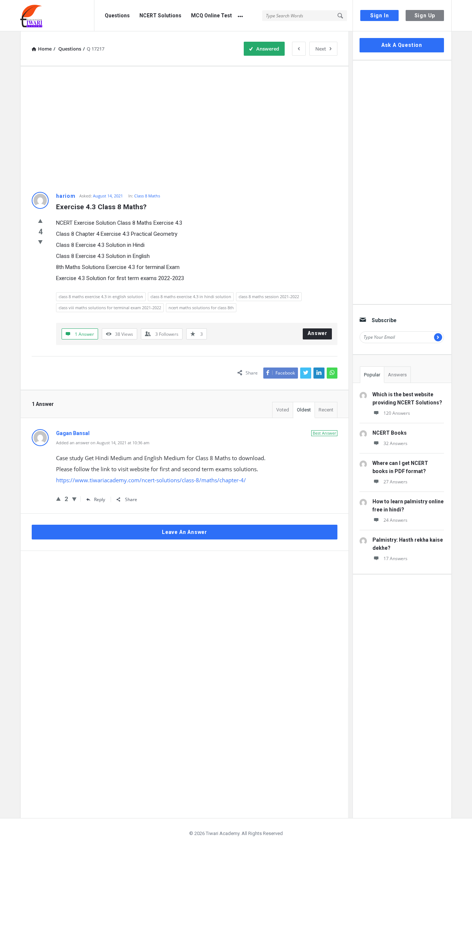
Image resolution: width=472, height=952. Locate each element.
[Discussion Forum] (57, 15)
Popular (372, 374)
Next (320, 48)
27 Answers (395, 482)
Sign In (379, 15)
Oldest (304, 410)
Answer (317, 333)
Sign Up (424, 15)
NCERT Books (389, 433)
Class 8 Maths (147, 196)
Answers (397, 374)
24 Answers (395, 520)
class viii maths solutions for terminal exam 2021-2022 (110, 307)
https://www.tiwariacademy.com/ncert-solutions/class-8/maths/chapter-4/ (151, 480)
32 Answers (395, 443)
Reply (99, 499)
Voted (282, 410)
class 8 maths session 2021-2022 (269, 296)
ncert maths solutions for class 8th (201, 307)
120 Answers (397, 413)
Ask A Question (401, 45)
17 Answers (395, 558)
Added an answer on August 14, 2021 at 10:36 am (102, 442)
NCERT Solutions (160, 15)
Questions (117, 15)
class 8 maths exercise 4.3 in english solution (101, 296)
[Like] (40, 220)
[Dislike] (40, 241)
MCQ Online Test (211, 15)
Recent (326, 410)
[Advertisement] (184, 129)
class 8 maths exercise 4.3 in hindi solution (190, 296)
